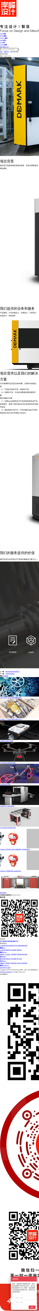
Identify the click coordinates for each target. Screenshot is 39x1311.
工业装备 (2, 950)
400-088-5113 (14, 941)
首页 (1, 52)
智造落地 (13, 954)
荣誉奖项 (13, 963)
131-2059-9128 (4, 941)
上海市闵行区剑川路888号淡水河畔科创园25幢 (13, 945)
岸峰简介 (2, 963)
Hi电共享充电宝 (10, 674)
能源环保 (8, 950)
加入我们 (8, 968)
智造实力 (8, 959)
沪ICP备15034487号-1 (6, 972)
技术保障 (13, 959)
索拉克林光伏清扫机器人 (13, 671)
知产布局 (19, 959)
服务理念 (8, 963)
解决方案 (2, 959)
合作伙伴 (19, 963)
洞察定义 (2, 954)
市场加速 (19, 954)
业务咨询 (2, 968)
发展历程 (24, 963)
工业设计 (8, 954)
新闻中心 (6, 52)
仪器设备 (13, 950)
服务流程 (24, 954)
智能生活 (19, 950)
